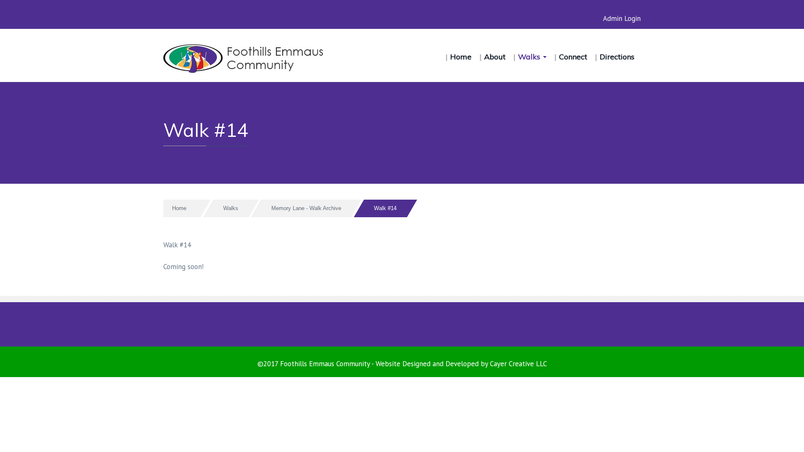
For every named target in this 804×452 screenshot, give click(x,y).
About (494, 57)
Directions (617, 57)
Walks (529, 57)
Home (461, 57)
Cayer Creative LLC (518, 363)
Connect (573, 57)
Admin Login (622, 18)
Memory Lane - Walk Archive (306, 208)
